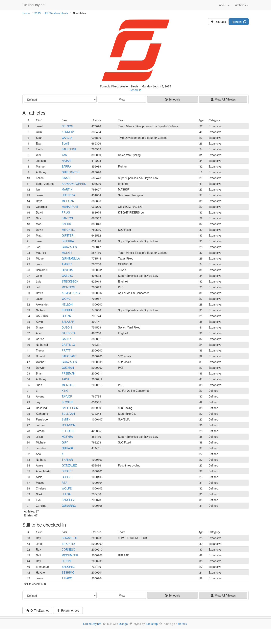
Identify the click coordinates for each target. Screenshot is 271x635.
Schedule (135, 90)
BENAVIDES (69, 538)
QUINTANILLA (71, 258)
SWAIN (66, 178)
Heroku (182, 624)
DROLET (67, 471)
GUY (65, 442)
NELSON (67, 126)
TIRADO (67, 578)
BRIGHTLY (68, 544)
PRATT (66, 350)
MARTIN (67, 189)
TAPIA (65, 379)
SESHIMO (68, 572)
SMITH (66, 419)
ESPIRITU (68, 310)
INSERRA (68, 241)
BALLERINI (69, 149)
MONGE (67, 253)
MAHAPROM (70, 207)
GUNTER (67, 235)
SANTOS (67, 218)
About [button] (223, 5)
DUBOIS (67, 327)
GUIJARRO (69, 506)
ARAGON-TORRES (74, 184)
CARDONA (68, 333)
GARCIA (67, 138)
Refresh (237, 22)
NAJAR (66, 161)
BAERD (66, 224)
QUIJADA (67, 448)
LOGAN (66, 316)
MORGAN (68, 201)
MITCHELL (68, 230)
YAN (64, 155)
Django (123, 624)
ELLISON (67, 431)
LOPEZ (66, 477)
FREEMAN (68, 373)
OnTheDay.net (34, 5)
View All (224, 99)
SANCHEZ (68, 500)
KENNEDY (68, 132)
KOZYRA (67, 437)
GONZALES (69, 247)
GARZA (66, 339)
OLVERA (67, 270)
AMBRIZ (67, 264)
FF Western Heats (56, 13)
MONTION (68, 287)
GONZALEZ (69, 465)
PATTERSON (70, 408)
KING (65, 391)
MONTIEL (68, 385)
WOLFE (67, 488)
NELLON (67, 304)
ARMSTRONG (71, 293)
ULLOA (66, 494)
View (122, 99)
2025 (37, 13)
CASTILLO (68, 345)
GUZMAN (68, 368)
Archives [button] (241, 5)
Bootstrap (152, 624)
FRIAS (66, 212)
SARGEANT (69, 356)
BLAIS (65, 143)
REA (64, 483)
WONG (66, 299)
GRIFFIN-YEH (70, 172)
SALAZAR (68, 322)
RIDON (66, 561)
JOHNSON (68, 425)
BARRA (66, 166)
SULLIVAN (68, 414)
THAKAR (67, 460)
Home (26, 13)
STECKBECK (70, 281)
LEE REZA (68, 195)
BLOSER (67, 402)
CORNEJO (68, 549)
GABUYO (67, 276)
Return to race (69, 610)
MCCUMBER (70, 555)
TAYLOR (67, 396)
